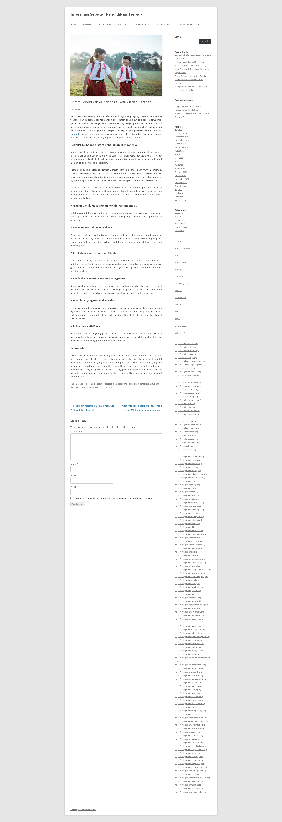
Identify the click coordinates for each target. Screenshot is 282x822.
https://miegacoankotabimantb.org (190, 520)
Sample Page (124, 24)
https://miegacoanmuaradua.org (189, 566)
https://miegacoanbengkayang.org (190, 763)
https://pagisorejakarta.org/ (187, 375)
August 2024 (180, 186)
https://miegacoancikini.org (187, 527)
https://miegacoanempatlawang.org (190, 717)
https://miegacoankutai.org (187, 739)
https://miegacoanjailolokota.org (189, 742)
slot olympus (180, 269)
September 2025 (182, 147)
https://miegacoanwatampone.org (190, 724)
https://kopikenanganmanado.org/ (190, 428)
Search (178, 36)
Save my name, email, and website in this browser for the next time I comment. (113, 498)
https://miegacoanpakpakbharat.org (191, 749)
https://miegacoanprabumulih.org (190, 477)
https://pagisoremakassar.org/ (188, 371)
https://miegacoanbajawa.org (187, 654)
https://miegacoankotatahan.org (189, 498)
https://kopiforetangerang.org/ (188, 364)
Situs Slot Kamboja (165, 24)
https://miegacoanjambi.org (187, 580)
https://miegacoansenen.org (187, 513)
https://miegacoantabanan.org (188, 693)
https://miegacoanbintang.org (188, 647)
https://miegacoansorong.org (187, 583)
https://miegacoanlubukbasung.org (190, 562)
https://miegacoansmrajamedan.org (190, 792)
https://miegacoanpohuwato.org (189, 633)
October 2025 (181, 143)
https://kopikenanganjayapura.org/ (190, 361)
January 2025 (180, 175)
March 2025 (180, 168)
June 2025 (179, 158)
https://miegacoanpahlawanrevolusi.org (192, 777)
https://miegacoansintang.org (188, 470)
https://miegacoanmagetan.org (188, 686)
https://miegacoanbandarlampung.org (191, 576)
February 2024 (181, 196)
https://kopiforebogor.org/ (186, 438)
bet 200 (178, 241)
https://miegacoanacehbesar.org (189, 696)
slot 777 (178, 290)
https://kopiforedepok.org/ (186, 431)
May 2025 (179, 161)
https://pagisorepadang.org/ (187, 393)
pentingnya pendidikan (80, 387)
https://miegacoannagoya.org (188, 597)
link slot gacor (181, 326)
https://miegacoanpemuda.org (188, 463)
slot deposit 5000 (182, 248)
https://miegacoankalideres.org (188, 541)
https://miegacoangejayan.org (188, 460)
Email (74, 475)
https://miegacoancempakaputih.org (191, 767)
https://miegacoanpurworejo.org (189, 732)
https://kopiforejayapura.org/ (187, 354)
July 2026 (178, 129)
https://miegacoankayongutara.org (190, 629)
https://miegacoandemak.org (187, 753)
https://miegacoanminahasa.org (189, 587)
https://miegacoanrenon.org (187, 467)
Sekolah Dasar (181, 223)
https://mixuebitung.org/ (186, 357)
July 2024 (178, 189)
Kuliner (178, 216)
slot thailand (180, 262)
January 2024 (180, 200)
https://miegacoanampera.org (188, 506)
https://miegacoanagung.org (187, 484)
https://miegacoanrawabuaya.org (189, 530)
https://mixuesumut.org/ (186, 449)
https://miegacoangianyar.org (188, 590)
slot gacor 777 (181, 333)
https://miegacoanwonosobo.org (189, 502)
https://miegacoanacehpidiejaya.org (190, 746)
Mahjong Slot (142, 24)
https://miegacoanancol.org (187, 774)
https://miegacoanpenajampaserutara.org (193, 569)
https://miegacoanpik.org (186, 551)
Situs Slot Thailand (189, 24)
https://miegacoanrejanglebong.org (190, 710)
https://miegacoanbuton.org (187, 707)
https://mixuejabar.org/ (185, 446)
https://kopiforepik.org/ (185, 403)
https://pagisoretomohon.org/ (188, 386)
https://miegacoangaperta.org (188, 608)
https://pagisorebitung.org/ (187, 389)
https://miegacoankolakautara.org (190, 559)
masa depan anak (120, 383)
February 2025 (181, 172)
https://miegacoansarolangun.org (189, 756)
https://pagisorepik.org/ (185, 368)
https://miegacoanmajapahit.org (189, 619)
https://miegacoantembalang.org (189, 615)
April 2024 (179, 193)
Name (74, 464)
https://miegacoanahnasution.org (189, 456)
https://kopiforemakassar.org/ (188, 414)
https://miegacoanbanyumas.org (189, 640)
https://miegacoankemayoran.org (189, 516)
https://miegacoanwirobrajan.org (189, 611)
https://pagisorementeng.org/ (188, 382)
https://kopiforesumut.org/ (187, 350)
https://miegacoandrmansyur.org (189, 788)
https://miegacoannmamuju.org (189, 675)
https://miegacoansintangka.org (189, 650)
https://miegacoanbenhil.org (187, 523)
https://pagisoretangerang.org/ (188, 424)
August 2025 (180, 150)
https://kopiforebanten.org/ (187, 343)
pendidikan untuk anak (150, 383)
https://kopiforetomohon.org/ (188, 410)
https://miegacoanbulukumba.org (189, 643)
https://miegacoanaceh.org (186, 491)
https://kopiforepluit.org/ (186, 407)
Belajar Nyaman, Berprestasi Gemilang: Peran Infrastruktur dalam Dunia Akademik (191, 79)
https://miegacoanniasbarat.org (189, 682)
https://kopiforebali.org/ (185, 435)
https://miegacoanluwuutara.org (189, 700)
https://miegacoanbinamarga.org (189, 509)
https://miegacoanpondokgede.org (190, 544)
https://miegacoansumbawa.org (189, 735)
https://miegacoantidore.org (187, 488)
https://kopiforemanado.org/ (187, 442)
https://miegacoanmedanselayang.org (191, 604)
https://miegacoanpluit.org (186, 555)
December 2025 (181, 136)
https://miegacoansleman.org (188, 594)
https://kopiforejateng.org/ (186, 347)
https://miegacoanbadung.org (188, 689)
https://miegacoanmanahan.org (189, 626)
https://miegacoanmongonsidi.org (190, 601)
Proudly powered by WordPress (83, 809)
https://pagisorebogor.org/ (186, 421)
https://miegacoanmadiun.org (188, 784)
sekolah (95, 387)
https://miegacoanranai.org (187, 495)
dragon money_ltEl (183, 106)
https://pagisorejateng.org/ (186, 396)
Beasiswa (179, 213)
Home (73, 24)
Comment (76, 431)
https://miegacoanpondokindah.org (190, 534)
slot (176, 255)
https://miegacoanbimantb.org (188, 671)
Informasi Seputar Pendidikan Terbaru (106, 14)
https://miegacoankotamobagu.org (190, 664)
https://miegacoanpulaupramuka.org (191, 474)
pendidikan (97, 383)
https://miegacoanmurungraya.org (190, 668)
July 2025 (178, 154)
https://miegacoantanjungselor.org (190, 573)
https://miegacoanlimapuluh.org (189, 760)
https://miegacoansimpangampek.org (191, 721)
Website (74, 486)
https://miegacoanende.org (187, 481)
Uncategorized (181, 227)
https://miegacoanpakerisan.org (189, 781)
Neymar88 (75, 134)
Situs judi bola (104, 24)
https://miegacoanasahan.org (188, 714)
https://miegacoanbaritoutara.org (189, 728)
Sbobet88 (86, 24)
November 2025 (182, 140)
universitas (179, 230)
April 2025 (179, 165)
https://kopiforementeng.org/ (188, 400)
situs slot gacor (181, 283)
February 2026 (181, 133)
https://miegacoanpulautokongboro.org (192, 636)
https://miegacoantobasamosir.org (190, 703)
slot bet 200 (180, 276)
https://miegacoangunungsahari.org (190, 770)
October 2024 (181, 182)
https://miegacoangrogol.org (187, 537)
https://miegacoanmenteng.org (188, 548)
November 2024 (182, 179)
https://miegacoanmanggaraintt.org (190, 679)
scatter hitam (180, 297)
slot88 (177, 318)
